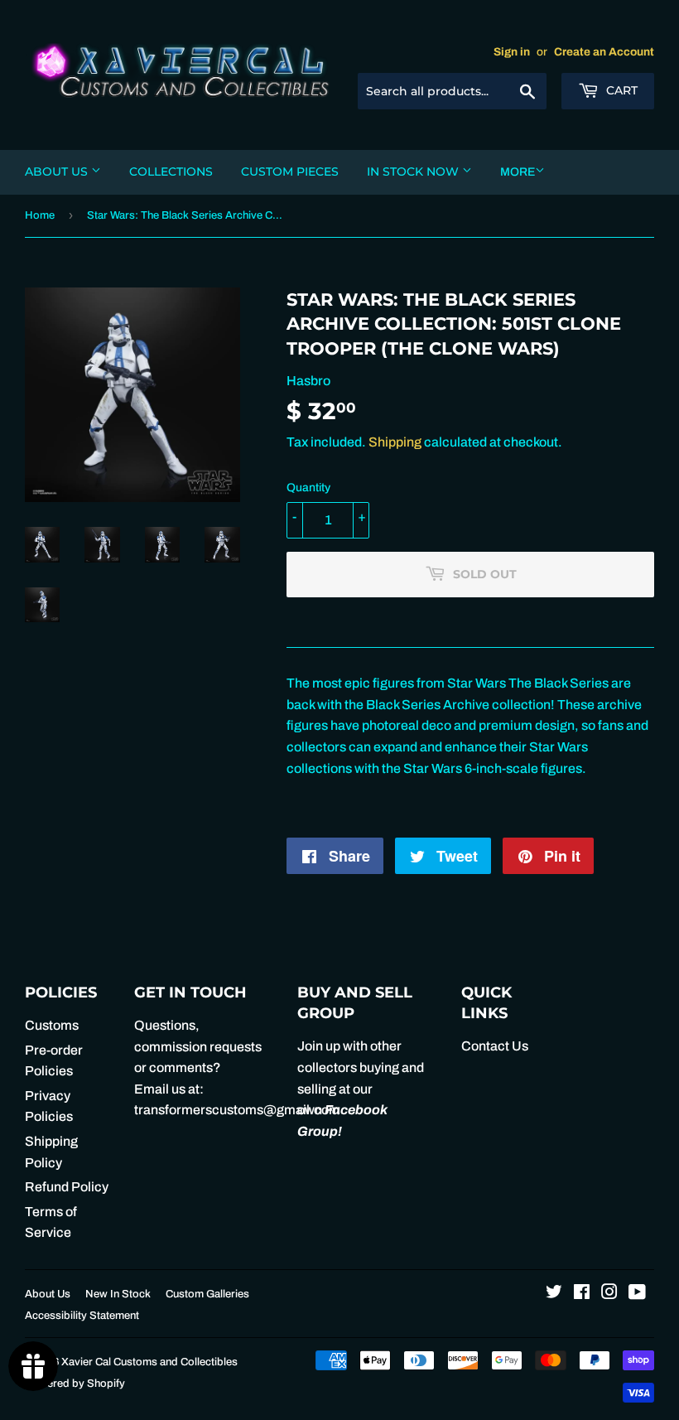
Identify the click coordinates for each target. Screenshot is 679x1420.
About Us (58, 171)
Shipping (394, 442)
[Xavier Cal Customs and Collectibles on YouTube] (637, 1294)
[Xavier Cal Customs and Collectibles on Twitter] (554, 1294)
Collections (171, 171)
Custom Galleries (207, 1294)
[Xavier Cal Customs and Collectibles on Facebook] (581, 1294)
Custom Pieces (290, 171)
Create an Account (604, 52)
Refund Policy (66, 1187)
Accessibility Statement (82, 1315)
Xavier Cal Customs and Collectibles (149, 1362)
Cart (620, 90)
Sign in (512, 52)
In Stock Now (414, 171)
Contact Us (494, 1046)
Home (40, 215)
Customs (52, 1025)
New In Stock (118, 1294)
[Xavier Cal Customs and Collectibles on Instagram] (609, 1294)
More (517, 172)
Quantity (308, 487)
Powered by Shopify (75, 1383)
